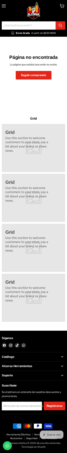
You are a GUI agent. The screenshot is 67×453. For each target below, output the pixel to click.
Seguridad (32, 438)
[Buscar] (60, 25)
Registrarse (54, 406)
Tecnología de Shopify (33, 446)
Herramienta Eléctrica (18, 434)
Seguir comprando (33, 75)
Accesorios (16, 438)
